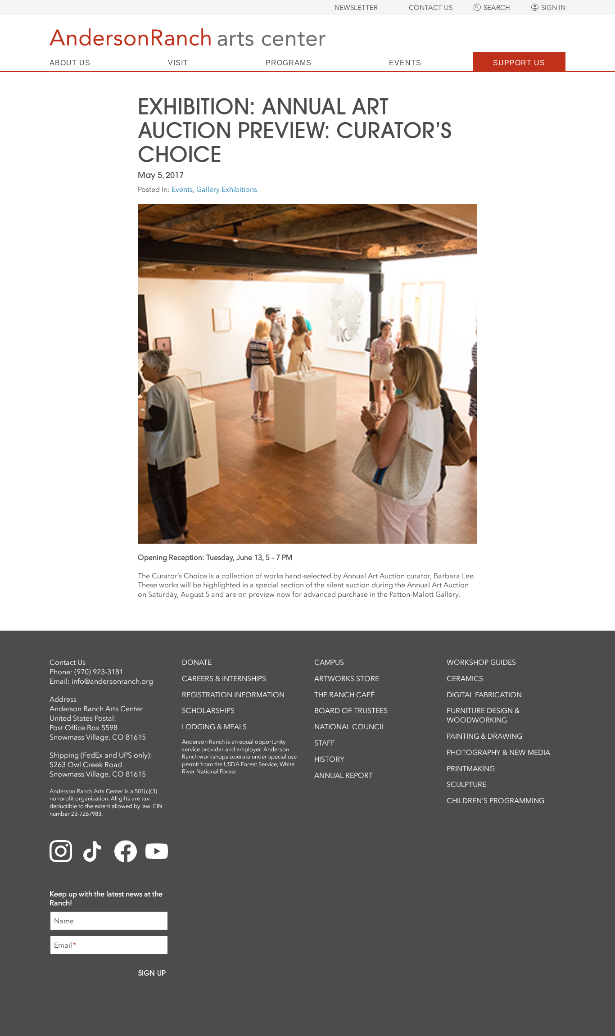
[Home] (188, 37)
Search (497, 8)
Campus (329, 662)
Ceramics (465, 678)
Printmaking (471, 768)
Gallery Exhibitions (226, 189)
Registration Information (233, 694)
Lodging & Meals (214, 726)
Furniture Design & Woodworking (483, 715)
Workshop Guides (481, 662)
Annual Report (343, 775)
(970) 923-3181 (98, 671)
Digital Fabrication (484, 694)
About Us (70, 63)
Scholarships (208, 710)
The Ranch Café (344, 694)
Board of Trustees (351, 710)
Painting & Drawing (484, 736)
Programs (289, 63)
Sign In (553, 8)
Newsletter (356, 8)
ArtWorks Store (346, 678)
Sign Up (152, 972)
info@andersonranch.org (112, 681)
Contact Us (430, 8)
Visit (178, 63)
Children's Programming (495, 800)
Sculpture (466, 784)
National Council (349, 726)
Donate (197, 662)
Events (405, 63)
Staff (324, 742)
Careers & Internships (224, 678)
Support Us (519, 63)
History (329, 758)
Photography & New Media (498, 752)
